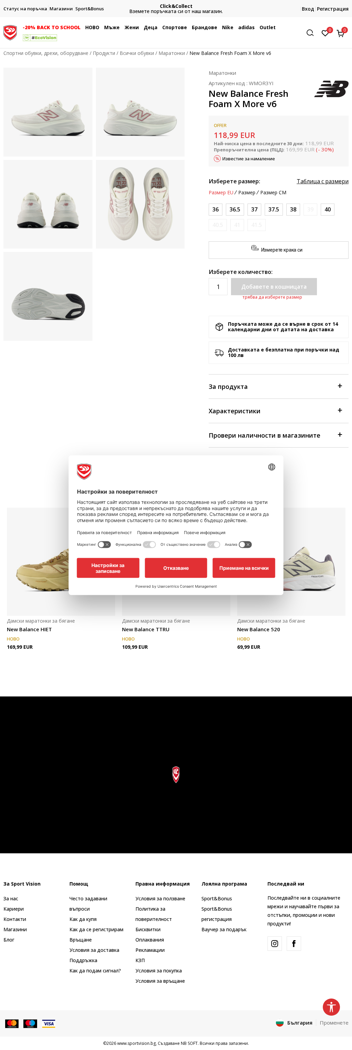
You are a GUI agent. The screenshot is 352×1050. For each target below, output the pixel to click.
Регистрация (333, 8)
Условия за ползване (160, 898)
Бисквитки (148, 929)
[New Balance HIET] (61, 562)
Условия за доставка (94, 950)
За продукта (228, 386)
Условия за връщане (160, 981)
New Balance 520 (258, 629)
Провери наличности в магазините (264, 435)
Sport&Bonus (216, 898)
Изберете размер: (234, 181)
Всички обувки (137, 53)
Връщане (80, 939)
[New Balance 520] (291, 562)
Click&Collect (176, 6)
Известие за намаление (248, 158)
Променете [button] (334, 1022)
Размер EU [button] (221, 192)
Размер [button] (246, 192)
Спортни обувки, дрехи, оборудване (45, 53)
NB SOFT (189, 1043)
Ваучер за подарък (223, 929)
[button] (82, 27)
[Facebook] (294, 943)
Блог (8, 939)
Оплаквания (149, 939)
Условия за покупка (158, 970)
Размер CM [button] (273, 192)
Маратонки (171, 53)
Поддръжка (83, 960)
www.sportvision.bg (136, 1043)
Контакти (14, 919)
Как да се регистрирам (96, 929)
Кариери (13, 908)
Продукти (104, 53)
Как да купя (83, 919)
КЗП (140, 960)
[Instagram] (275, 943)
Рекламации (150, 950)
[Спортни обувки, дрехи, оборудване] (10, 32)
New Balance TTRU (145, 629)
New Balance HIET (29, 629)
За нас (10, 898)
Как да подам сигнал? (95, 970)
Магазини (15, 929)
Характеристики (235, 411)
